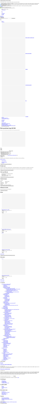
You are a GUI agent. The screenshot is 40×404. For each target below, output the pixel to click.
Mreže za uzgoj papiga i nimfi (8, 324)
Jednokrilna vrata (7, 295)
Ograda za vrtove (5, 325)
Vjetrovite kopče (5, 347)
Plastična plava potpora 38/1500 (6, 249)
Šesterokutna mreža (7, 304)
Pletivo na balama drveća (8, 313)
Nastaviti (1, 6)
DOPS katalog (3, 380)
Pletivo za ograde (5, 312)
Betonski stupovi (7, 293)
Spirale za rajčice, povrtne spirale (7, 354)
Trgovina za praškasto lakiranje (6, 392)
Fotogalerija (3, 13)
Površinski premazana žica (6, 284)
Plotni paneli (5, 298)
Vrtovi (2, 388)
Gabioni (3, 339)
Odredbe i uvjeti (4, 394)
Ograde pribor (5, 297)
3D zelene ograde (7, 299)
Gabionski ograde (7, 333)
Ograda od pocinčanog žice (8, 326)
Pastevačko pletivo (5, 314)
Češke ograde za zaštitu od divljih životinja (6, 364)
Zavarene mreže (7, 303)
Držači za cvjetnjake (5, 356)
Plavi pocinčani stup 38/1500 (5, 275)
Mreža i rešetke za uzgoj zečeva (9, 323)
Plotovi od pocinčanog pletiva (8, 329)
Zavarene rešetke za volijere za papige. (10, 318)
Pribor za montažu (5, 341)
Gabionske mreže (5, 340)
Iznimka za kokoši (7, 321)
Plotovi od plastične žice (8, 330)
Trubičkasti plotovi (7, 332)
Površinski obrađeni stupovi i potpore (9, 288)
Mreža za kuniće (7, 319)
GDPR (18, 377)
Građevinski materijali (4, 342)
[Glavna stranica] (2, 16)
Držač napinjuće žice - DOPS (5, 209)
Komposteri (4, 357)
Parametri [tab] (3, 162)
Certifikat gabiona (4, 381)
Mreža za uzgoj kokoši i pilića (8, 320)
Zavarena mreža (5, 286)
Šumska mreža (5, 308)
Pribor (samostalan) (7, 296)
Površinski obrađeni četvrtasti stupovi (11, 289)
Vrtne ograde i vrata (7, 328)
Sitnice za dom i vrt (5, 359)
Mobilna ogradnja (5, 306)
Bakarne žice (5, 349)
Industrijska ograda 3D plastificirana (11, 336)
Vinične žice (4, 350)
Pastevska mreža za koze (8, 316)
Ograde (3, 386)
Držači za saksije (5, 355)
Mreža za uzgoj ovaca (7, 322)
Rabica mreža (5, 346)
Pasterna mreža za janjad (8, 315)
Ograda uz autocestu (5, 302)
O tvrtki (3, 120)
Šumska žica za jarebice (8, 310)
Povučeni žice (5, 348)
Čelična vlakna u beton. (6, 345)
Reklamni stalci (5, 358)
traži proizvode (2, 18)
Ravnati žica (4, 351)
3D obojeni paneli (7, 300)
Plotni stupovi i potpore (6, 287)
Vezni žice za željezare (6, 352)
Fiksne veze (4, 344)
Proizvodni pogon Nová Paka (5, 398)
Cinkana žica (5, 285)
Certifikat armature (4, 382)
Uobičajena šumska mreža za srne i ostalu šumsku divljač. (12, 309)
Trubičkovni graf (5, 301)
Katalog (3, 117)
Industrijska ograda (5, 335)
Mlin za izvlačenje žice (5, 393)
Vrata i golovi (5, 294)
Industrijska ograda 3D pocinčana (11, 337)
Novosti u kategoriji (3, 361)
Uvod (2, 21)
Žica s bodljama (5, 307)
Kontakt (3, 14)
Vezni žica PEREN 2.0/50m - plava (6, 229)
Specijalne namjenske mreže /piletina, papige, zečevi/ (11, 305)
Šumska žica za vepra (7, 311)
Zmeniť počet (2, 155)
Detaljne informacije (2, 159)
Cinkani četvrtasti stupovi (10, 292)
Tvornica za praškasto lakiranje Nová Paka (7, 399)
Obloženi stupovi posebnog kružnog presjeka (12, 290)
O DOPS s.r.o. (3, 391)
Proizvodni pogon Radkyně (5, 397)
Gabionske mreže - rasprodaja (5, 118)
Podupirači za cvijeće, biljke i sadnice (8, 353)
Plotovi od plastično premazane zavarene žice (10, 331)
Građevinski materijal (4, 387)
